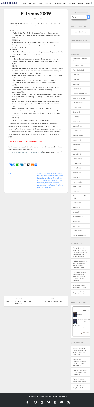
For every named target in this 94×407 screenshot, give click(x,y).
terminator (40, 183)
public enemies (57, 180)
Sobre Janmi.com (45, 396)
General (75, 126)
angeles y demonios (43, 173)
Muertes (75, 172)
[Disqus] (36, 223)
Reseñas (72, 3)
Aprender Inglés (78, 70)
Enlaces (75, 112)
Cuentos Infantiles (78, 93)
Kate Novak (80, 314)
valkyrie (60, 185)
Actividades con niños (80, 58)
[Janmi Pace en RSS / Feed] (69, 401)
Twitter (75, 221)
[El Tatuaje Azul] (75, 315)
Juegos (75, 149)
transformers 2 (52, 185)
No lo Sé (75, 186)
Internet (75, 144)
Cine (9, 173)
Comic (75, 84)
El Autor (80, 3)
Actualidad (76, 65)
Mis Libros (32, 3)
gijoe (56, 176)
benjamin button (56, 173)
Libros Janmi (77, 158)
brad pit (40, 176)
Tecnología (76, 216)
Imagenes (76, 135)
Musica (75, 177)
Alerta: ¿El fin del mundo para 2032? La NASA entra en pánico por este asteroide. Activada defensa (80, 252)
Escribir (75, 116)
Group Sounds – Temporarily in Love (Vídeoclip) (19, 301)
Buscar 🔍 (89, 3)
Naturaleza (76, 182)
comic (45, 176)
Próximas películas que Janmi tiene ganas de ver (25, 152)
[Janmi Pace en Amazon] (27, 401)
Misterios (76, 168)
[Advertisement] (29, 158)
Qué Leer (48, 3)
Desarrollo (76, 102)
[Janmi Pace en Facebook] (42, 401)
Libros (75, 154)
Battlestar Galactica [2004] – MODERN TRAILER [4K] (79, 363)
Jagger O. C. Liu (78, 379)
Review (75, 207)
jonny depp (47, 180)
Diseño (75, 107)
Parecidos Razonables (80, 196)
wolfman (48, 187)
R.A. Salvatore (77, 325)
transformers (41, 185)
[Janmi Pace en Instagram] (35, 401)
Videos (75, 230)
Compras (76, 89)
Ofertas (75, 191)
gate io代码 (76, 348)
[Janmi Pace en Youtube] (61, 401)
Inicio (24, 3)
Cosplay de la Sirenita (79, 381)
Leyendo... (86, 310)
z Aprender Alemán (79, 235)
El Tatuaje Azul (81, 313)
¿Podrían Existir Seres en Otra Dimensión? (80, 372)
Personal (75, 203)
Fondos (75, 121)
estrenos (51, 176)
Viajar (75, 226)
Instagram (76, 140)
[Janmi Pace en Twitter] (48, 401)
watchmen (40, 187)
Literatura (76, 163)
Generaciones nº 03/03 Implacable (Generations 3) (85, 322)
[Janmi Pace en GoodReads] (55, 401)
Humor (75, 130)
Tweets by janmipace (79, 32)
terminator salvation (52, 183)
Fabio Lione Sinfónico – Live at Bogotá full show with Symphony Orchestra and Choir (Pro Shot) (80, 276)
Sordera (75, 212)
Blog (40, 3)
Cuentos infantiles (60, 3)
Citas (74, 79)
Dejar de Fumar (78, 98)
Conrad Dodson (78, 386)
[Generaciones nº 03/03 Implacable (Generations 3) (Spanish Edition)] (75, 322)
